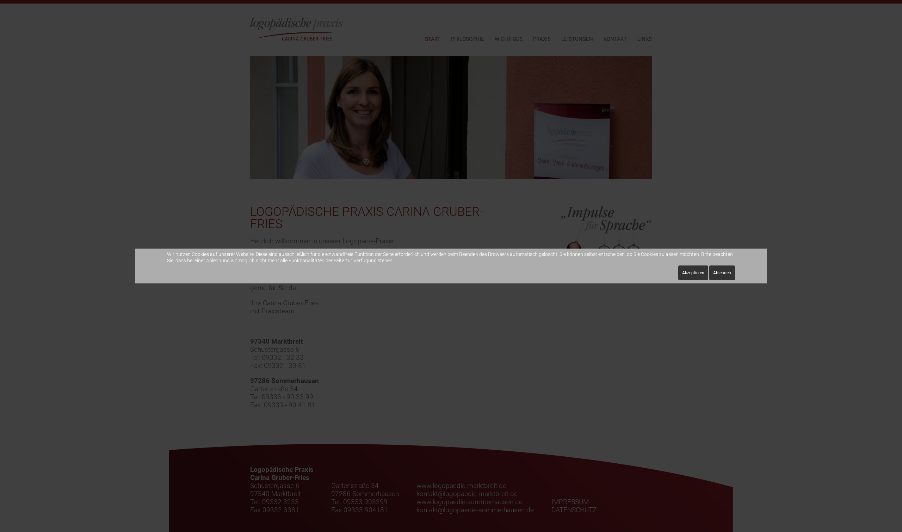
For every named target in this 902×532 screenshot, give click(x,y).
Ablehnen (722, 272)
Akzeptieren (693, 272)
